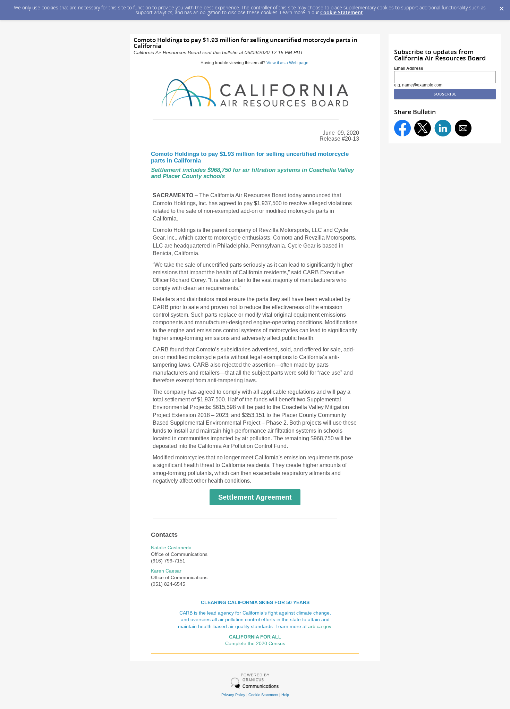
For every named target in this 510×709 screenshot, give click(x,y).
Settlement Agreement (255, 497)
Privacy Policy (233, 695)
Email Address (408, 68)
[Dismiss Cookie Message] (501, 6)
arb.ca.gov (319, 626)
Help (285, 695)
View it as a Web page (287, 62)
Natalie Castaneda (171, 547)
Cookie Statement (341, 12)
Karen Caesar (166, 571)
